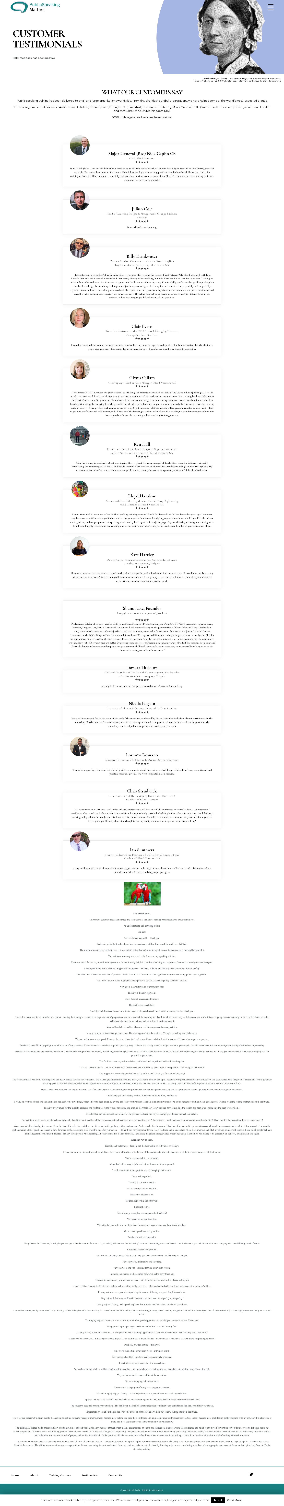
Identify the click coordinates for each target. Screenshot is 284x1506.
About (34, 1475)
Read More (234, 1500)
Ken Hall (142, 444)
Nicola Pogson (142, 703)
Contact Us (115, 1475)
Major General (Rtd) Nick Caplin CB (142, 153)
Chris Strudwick (142, 791)
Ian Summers (142, 850)
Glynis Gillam (142, 377)
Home (15, 1475)
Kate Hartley (142, 555)
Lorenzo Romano (142, 755)
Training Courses (60, 1475)
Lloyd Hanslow (142, 496)
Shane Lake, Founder (142, 608)
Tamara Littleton (142, 667)
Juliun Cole (142, 209)
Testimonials (90, 1475)
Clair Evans (142, 326)
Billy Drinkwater (142, 256)
